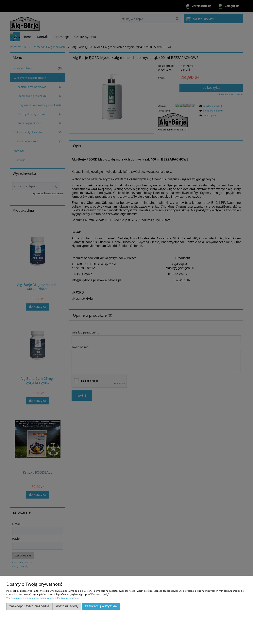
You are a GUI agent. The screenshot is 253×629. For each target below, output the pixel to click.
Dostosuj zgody (67, 606)
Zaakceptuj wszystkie (101, 606)
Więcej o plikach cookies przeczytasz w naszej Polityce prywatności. (43, 598)
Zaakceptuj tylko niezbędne (29, 606)
